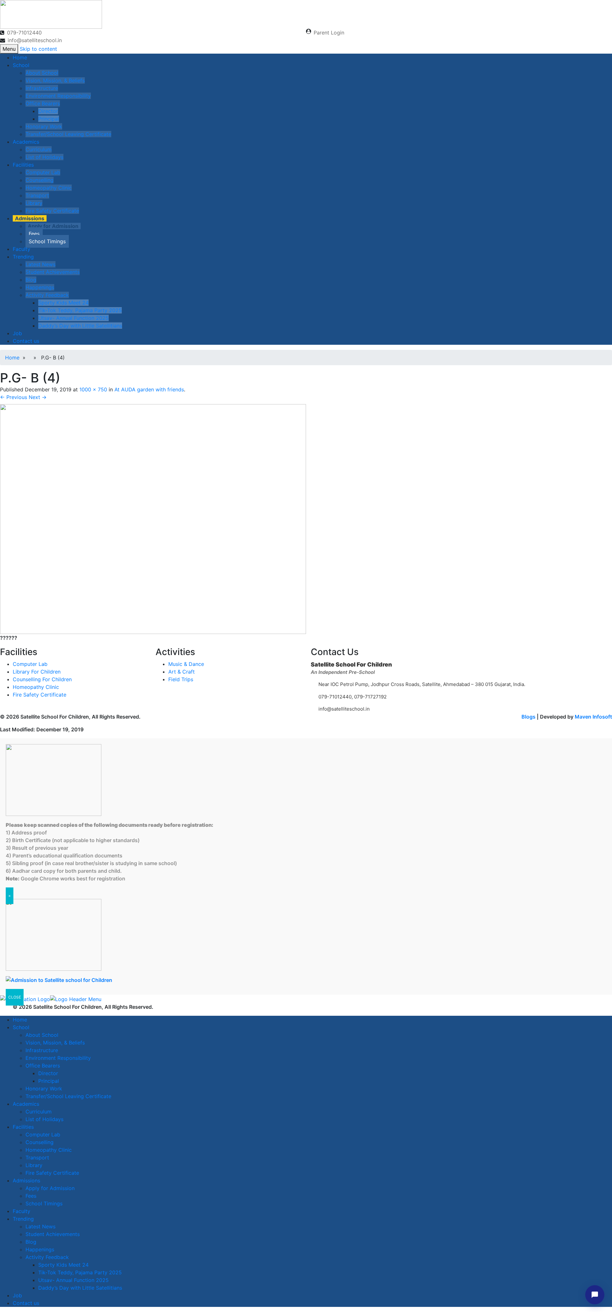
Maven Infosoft (593, 716)
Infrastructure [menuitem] (42, 1050)
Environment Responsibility (58, 96)
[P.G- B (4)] (153, 518)
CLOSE (14, 997)
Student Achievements (53, 272)
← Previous (13, 397)
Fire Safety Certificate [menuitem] (52, 1173)
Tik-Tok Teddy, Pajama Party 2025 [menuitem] (80, 1272)
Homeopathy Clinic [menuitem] (49, 1150)
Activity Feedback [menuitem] (47, 1257)
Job (17, 333)
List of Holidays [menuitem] (44, 1119)
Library (34, 203)
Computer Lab (43, 172)
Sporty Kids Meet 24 (63, 302)
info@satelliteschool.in (35, 40)
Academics (26, 142)
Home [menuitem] (20, 1019)
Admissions (29, 218)
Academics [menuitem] (26, 1104)
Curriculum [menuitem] (39, 1111)
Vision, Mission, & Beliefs (55, 80)
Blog (31, 279)
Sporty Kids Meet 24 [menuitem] (63, 1265)
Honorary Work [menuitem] (44, 1088)
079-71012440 (24, 32)
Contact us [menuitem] (26, 1303)
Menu (9, 49)
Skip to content (38, 49)
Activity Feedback (47, 295)
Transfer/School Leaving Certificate (68, 134)
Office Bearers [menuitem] (43, 1065)
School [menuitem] (21, 1027)
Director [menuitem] (48, 1073)
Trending (23, 256)
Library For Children (37, 671)
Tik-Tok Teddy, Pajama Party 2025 (80, 310)
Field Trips (180, 679)
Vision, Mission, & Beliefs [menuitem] (55, 1042)
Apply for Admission (53, 226)
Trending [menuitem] (23, 1219)
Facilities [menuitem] (23, 1127)
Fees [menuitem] (31, 1196)
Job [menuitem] (17, 1295)
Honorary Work (44, 126)
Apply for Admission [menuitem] (50, 1188)
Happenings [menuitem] (40, 1249)
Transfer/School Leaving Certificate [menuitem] (68, 1096)
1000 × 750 (93, 389)
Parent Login (329, 32)
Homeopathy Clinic (49, 188)
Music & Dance (186, 664)
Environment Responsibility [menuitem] (58, 1058)
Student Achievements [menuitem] (53, 1234)
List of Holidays (44, 157)
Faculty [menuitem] (21, 1211)
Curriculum (39, 149)
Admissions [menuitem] (26, 1180)
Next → (38, 397)
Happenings (40, 287)
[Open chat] (594, 1294)
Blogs (528, 716)
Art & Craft (181, 671)
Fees (34, 233)
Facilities (23, 165)
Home (20, 57)
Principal (48, 119)
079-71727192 (370, 697)
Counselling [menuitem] (40, 1142)
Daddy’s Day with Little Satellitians (80, 325)
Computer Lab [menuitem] (43, 1134)
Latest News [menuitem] (40, 1226)
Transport (37, 195)
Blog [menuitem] (31, 1242)
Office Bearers (43, 103)
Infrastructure (42, 88)
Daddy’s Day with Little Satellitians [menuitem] (80, 1288)
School (21, 65)
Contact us (26, 341)
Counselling (40, 180)
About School (42, 73)
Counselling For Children (42, 679)
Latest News (40, 264)
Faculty (21, 249)
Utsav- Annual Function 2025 (73, 318)
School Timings (47, 241)
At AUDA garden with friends (149, 389)
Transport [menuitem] (37, 1157)
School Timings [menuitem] (44, 1203)
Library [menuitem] (34, 1165)
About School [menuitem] (42, 1035)
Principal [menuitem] (48, 1081)
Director (48, 111)
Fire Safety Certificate (52, 210)
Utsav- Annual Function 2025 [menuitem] (73, 1280)
